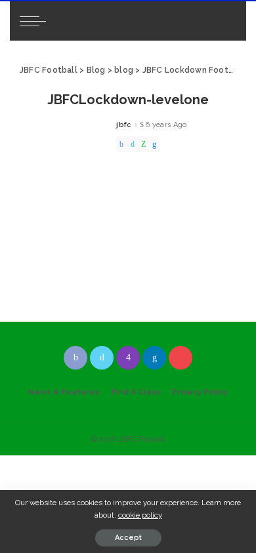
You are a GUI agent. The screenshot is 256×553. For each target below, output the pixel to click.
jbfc (123, 124)
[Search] (224, 21)
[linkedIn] (154, 144)
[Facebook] (121, 144)
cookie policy (140, 515)
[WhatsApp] (143, 144)
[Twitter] (132, 144)
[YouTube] (180, 358)
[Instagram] (128, 358)
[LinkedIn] (154, 358)
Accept (128, 537)
